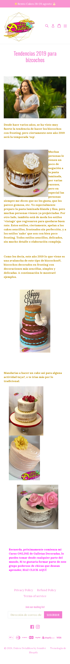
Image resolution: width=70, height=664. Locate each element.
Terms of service (35, 596)
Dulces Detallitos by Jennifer (29, 648)
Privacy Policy (23, 590)
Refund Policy (46, 590)
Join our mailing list (35, 606)
